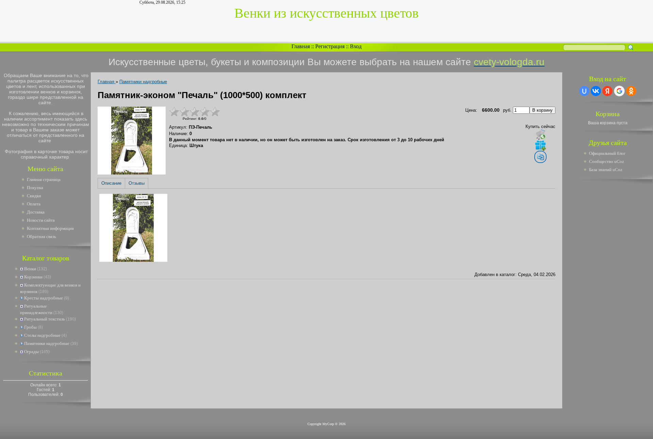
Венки (30, 268)
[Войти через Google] (619, 91)
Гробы (30, 327)
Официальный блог (607, 153)
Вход (356, 46)
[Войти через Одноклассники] (631, 91)
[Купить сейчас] (540, 134)
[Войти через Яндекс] (607, 91)
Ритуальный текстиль (44, 319)
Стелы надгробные (42, 335)
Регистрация (330, 46)
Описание (111, 183)
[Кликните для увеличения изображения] (132, 141)
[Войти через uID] (584, 91)
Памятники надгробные (46, 343)
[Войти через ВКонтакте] (596, 91)
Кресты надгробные (43, 297)
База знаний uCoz (605, 169)
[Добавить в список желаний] (540, 145)
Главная (300, 46)
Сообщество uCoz (606, 161)
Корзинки (33, 276)
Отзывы (137, 183)
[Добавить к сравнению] (540, 156)
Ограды (31, 351)
